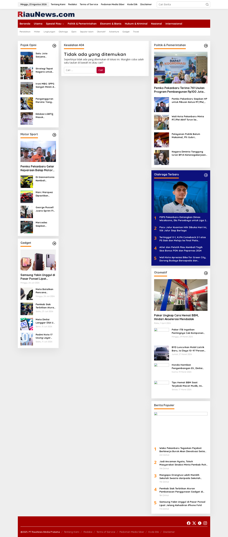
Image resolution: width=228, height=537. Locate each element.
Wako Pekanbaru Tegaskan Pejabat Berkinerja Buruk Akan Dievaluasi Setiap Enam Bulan (182, 450)
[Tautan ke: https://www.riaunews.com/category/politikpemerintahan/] (206, 46)
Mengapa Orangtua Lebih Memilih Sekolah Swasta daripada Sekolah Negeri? (179, 476)
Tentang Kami (71, 531)
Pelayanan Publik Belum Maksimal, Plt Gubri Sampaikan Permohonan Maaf (186, 136)
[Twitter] (194, 523)
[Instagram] (205, 523)
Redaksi (88, 531)
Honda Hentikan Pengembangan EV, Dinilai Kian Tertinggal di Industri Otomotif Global (187, 366)
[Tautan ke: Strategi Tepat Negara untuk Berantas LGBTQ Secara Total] (26, 73)
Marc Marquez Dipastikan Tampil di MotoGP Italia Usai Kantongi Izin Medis (44, 194)
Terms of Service (106, 531)
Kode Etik (153, 531)
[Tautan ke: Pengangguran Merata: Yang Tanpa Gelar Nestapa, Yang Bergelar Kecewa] (26, 103)
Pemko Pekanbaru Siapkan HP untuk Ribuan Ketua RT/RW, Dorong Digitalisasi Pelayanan (190, 100)
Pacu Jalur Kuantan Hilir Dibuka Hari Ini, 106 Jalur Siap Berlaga (183, 229)
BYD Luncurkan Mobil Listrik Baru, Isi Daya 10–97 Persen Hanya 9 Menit (188, 349)
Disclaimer (169, 531)
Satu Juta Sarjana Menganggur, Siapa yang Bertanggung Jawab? (43, 55)
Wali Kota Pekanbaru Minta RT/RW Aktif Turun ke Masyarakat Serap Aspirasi (188, 118)
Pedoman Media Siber (132, 531)
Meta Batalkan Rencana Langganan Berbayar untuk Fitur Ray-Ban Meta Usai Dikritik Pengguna (45, 291)
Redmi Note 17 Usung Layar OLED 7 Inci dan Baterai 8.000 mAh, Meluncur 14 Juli (46, 336)
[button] (207, 4)
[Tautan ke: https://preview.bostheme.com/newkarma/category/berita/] (54, 243)
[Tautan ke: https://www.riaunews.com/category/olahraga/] (206, 175)
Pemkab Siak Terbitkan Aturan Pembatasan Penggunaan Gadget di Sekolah (45, 306)
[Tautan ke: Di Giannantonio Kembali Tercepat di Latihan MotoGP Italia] (26, 181)
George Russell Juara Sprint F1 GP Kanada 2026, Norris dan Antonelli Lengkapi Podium (46, 209)
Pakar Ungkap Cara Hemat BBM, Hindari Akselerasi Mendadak (176, 317)
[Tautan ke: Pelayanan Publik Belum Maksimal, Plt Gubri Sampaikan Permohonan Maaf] (161, 139)
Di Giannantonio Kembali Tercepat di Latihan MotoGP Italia (45, 179)
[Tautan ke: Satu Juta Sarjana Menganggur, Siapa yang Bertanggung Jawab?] (26, 57)
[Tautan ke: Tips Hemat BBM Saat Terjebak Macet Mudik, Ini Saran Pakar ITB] (161, 388)
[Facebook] (188, 523)
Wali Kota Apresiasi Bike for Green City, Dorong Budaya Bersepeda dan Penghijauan (182, 259)
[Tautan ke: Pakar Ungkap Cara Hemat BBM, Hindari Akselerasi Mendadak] (181, 295)
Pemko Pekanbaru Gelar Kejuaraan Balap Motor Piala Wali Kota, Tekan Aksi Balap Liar (37, 168)
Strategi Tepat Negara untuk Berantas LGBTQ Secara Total (45, 70)
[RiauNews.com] (46, 14)
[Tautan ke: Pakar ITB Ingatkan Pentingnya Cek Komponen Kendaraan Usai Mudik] (161, 335)
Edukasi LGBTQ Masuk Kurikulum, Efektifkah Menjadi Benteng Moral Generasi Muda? (46, 115)
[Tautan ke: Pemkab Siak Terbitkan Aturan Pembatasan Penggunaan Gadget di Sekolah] (26, 308)
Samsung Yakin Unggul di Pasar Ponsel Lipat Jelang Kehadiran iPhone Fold (37, 277)
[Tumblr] (199, 523)
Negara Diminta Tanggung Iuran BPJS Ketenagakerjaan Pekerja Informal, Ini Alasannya (189, 153)
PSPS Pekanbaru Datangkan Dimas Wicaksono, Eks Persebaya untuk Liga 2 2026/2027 (182, 219)
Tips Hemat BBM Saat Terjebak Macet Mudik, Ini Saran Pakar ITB (187, 384)
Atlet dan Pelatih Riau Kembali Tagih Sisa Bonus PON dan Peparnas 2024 (181, 249)
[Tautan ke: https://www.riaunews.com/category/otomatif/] (206, 273)
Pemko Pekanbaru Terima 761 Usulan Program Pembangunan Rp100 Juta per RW (179, 90)
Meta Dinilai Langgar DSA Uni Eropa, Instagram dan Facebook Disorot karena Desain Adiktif (45, 321)
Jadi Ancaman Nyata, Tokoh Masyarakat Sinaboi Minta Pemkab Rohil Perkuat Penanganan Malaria (183, 463)
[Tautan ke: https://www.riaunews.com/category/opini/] (54, 46)
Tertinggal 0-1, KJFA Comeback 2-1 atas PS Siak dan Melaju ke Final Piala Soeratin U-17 (182, 239)
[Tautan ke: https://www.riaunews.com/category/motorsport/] (54, 135)
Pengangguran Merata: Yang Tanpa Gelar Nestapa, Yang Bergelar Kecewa (44, 100)
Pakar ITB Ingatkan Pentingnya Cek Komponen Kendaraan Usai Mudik (187, 331)
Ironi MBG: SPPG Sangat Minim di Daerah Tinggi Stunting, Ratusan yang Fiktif (45, 85)
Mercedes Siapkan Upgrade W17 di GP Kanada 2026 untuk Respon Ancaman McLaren (45, 224)
